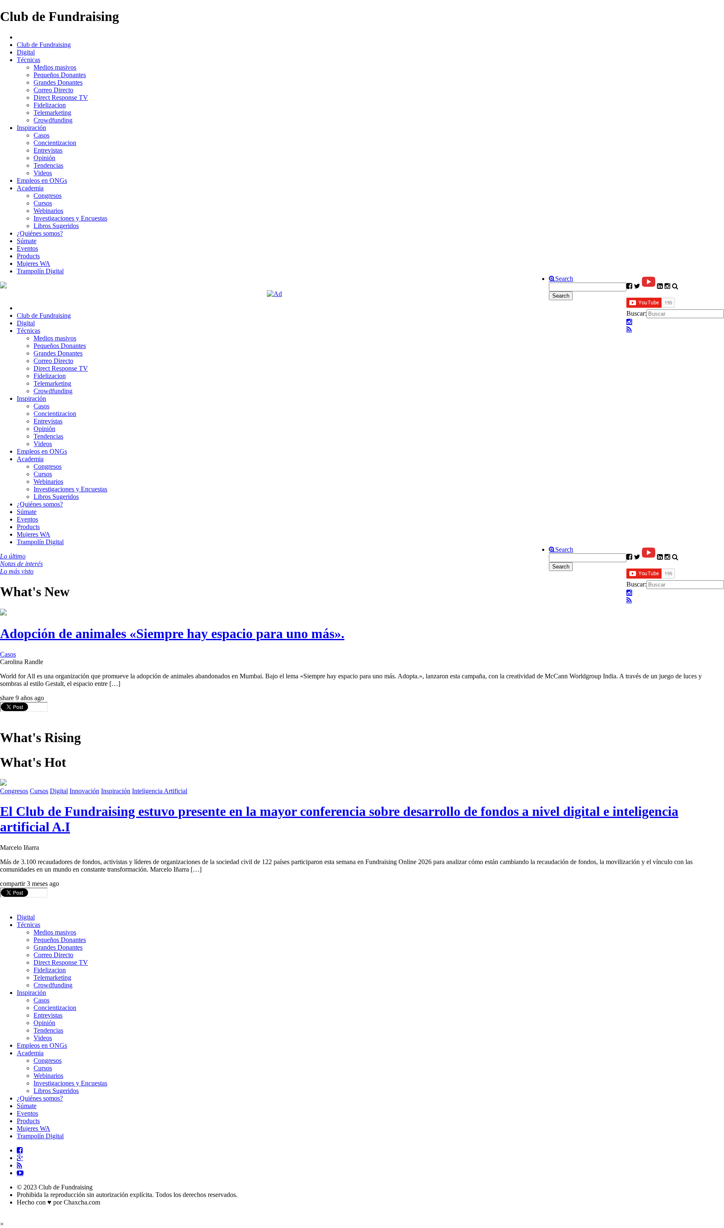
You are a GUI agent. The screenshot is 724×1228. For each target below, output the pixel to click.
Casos (41, 135)
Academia (30, 188)
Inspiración (31, 127)
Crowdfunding (53, 120)
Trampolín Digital (40, 271)
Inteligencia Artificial (159, 790)
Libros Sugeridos (56, 225)
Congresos (48, 195)
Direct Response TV (61, 97)
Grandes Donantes (58, 82)
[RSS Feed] (629, 329)
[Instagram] (629, 322)
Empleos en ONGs (42, 180)
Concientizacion (55, 142)
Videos (43, 173)
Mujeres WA (33, 263)
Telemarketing (52, 112)
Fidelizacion (50, 105)
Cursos (43, 203)
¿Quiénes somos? (40, 233)
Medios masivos (55, 67)
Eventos (27, 248)
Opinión (44, 157)
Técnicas (28, 59)
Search (564, 278)
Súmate (26, 240)
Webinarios (48, 210)
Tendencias (48, 165)
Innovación (84, 790)
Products (28, 256)
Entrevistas (48, 150)
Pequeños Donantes (60, 74)
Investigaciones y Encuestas (70, 218)
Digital (26, 52)
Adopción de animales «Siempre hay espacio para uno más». (172, 633)
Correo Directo (53, 89)
